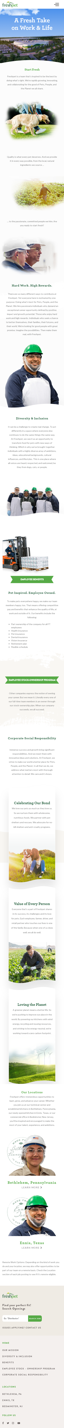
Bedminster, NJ (12, 1406)
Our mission (10, 1350)
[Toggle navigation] (57, 4)
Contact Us (33, 1327)
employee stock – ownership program (28, 1368)
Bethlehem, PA (12, 1394)
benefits (8, 1362)
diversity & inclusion (17, 1356)
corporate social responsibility (25, 1374)
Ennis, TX (8, 1400)
